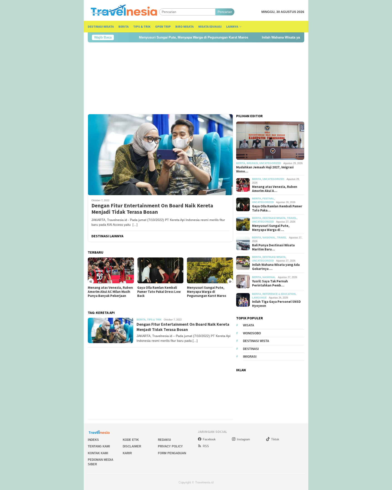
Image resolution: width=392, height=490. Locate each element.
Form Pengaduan (172, 453)
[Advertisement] (196, 78)
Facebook (209, 439)
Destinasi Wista (256, 341)
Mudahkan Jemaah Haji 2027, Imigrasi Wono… (265, 169)
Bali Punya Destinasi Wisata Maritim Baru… (273, 247)
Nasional (269, 237)
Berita (141, 319)
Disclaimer (132, 446)
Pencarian (225, 12)
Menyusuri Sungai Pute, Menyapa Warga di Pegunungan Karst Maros (176, 37)
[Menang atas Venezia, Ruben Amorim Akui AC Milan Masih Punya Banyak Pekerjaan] (111, 270)
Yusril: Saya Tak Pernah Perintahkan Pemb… (270, 283)
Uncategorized (270, 163)
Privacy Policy (170, 446)
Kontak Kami (98, 453)
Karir (127, 453)
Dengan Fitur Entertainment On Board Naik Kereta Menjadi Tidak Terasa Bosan (152, 209)
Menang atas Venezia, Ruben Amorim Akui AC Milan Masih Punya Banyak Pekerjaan (110, 292)
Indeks (93, 439)
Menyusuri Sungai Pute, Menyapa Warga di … (270, 228)
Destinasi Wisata (274, 218)
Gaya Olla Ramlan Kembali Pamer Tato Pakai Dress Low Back (159, 292)
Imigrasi (252, 163)
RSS (206, 446)
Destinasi (251, 349)
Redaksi (164, 439)
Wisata (248, 325)
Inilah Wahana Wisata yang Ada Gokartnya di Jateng (286, 37)
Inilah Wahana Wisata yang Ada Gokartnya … (276, 267)
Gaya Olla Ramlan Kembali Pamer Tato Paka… (277, 208)
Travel (292, 218)
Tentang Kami (99, 446)
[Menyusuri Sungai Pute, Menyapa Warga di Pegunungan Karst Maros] (210, 270)
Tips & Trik (154, 319)
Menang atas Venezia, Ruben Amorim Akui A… (274, 189)
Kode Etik (131, 439)
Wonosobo (252, 333)
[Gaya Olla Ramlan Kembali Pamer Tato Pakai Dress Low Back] (160, 270)
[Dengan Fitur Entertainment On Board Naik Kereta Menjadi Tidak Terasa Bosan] (160, 154)
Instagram (243, 439)
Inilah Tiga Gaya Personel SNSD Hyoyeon (276, 304)
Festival (268, 198)
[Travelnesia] (123, 12)
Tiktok (275, 439)
